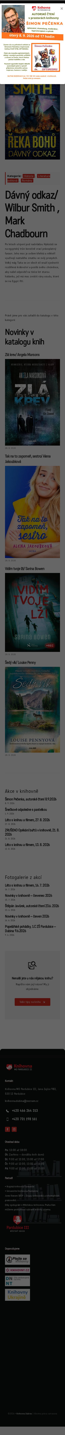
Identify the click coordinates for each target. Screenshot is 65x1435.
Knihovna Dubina (24, 1413)
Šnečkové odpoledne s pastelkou (26, 810)
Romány (27, 180)
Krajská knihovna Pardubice (20, 1186)
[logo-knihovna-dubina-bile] (21, 1065)
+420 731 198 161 (24, 1119)
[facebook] (7, 1129)
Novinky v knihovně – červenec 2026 (28, 896)
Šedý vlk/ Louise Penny (20, 662)
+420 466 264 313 (25, 1111)
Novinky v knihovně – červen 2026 (27, 916)
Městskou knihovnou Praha (36, 1205)
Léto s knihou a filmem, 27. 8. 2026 (27, 820)
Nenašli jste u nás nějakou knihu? (32, 978)
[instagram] (14, 1129)
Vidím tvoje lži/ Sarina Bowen (24, 568)
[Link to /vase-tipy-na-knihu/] (32, 965)
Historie (29, 176)
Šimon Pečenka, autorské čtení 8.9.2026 (30, 799)
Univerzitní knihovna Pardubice (22, 1191)
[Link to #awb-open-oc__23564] (57, 27)
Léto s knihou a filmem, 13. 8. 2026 (27, 845)
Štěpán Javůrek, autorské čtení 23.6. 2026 (32, 906)
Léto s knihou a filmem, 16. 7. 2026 (27, 885)
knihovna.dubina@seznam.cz (21, 1101)
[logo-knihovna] (18, 25)
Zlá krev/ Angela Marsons (22, 354)
